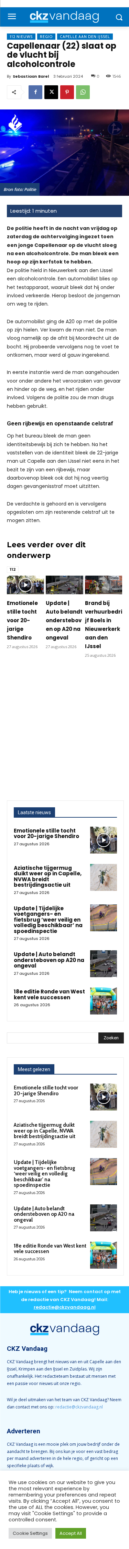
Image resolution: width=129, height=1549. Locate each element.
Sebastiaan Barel (31, 76)
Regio (46, 36)
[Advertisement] (64, 732)
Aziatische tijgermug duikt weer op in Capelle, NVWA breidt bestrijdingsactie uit (48, 876)
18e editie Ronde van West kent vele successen (49, 994)
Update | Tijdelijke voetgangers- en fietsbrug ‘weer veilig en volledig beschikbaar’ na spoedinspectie (48, 920)
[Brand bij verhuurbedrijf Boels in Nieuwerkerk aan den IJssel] (103, 585)
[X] (51, 92)
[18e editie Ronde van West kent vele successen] (103, 1001)
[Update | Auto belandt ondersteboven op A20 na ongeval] (64, 585)
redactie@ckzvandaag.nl (79, 1407)
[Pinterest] (67, 92)
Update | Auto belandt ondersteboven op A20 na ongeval (64, 620)
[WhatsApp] (83, 92)
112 (13, 569)
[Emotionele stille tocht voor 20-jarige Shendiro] (25, 585)
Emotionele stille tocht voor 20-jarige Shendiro (22, 620)
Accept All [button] (71, 1533)
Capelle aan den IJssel (85, 36)
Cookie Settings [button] (30, 1533)
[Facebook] (35, 92)
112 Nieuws (21, 36)
